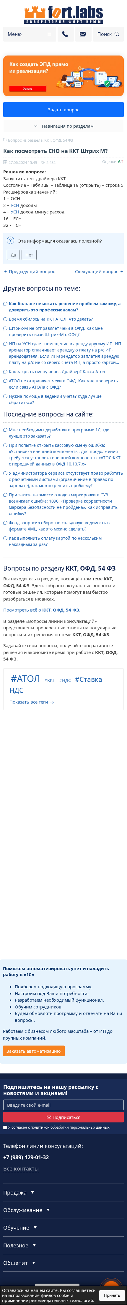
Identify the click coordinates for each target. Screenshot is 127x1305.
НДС (66, 680)
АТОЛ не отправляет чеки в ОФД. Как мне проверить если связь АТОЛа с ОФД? (63, 384)
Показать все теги (28, 702)
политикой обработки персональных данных (70, 1127)
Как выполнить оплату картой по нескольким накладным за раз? (55, 541)
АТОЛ (28, 678)
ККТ (51, 680)
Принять (112, 1295)
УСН (15, 205)
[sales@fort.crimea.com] (83, 34)
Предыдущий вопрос (31, 271)
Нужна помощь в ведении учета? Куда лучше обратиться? (55, 399)
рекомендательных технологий (61, 1300)
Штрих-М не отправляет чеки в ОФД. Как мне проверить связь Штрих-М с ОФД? (56, 331)
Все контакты (21, 1168)
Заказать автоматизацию (33, 1051)
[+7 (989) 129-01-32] (66, 34)
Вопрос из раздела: (40, 140)
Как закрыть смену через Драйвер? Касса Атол (57, 371)
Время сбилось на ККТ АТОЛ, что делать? (51, 319)
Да (13, 255)
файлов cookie (55, 1295)
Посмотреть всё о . (41, 610)
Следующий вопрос (97, 271)
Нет (29, 255)
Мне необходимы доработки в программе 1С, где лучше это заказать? (59, 433)
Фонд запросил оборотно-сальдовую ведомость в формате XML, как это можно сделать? (59, 526)
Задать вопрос (63, 110)
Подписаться (66, 1117)
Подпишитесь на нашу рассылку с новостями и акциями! (50, 1090)
